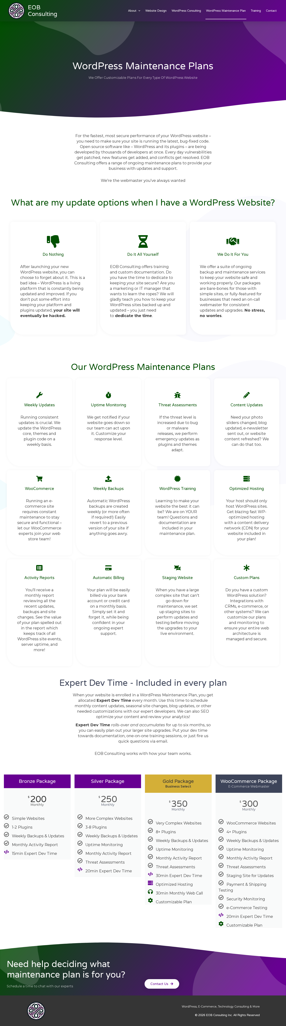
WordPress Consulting (186, 10)
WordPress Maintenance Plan (226, 10)
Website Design (156, 10)
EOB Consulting (42, 11)
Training (256, 10)
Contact (271, 10)
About (132, 10)
